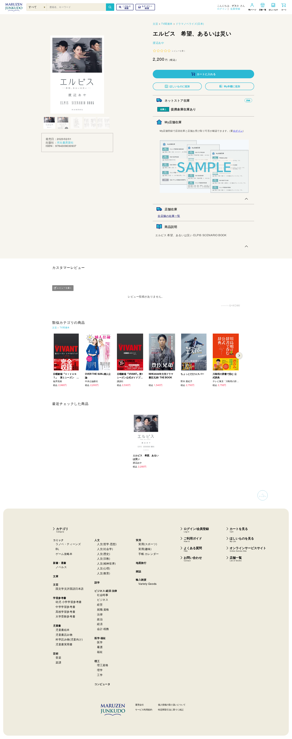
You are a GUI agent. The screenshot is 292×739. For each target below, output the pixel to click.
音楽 (58, 657)
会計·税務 (103, 629)
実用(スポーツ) (147, 544)
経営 (100, 604)
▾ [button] (44, 7)
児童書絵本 (63, 630)
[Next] (239, 355)
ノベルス (61, 567)
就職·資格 (103, 609)
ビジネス (102, 600)
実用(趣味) (145, 549)
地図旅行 (141, 563)
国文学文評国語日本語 (70, 589)
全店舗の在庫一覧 (169, 216)
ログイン (222, 8)
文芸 (155, 23)
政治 (100, 619)
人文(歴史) (103, 554)
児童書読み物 (64, 635)
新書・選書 (59, 563)
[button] (145, 7)
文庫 (55, 576)
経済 (100, 624)
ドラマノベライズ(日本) (190, 23)
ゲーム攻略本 (64, 554)
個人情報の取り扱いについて (172, 704)
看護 (100, 647)
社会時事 (102, 595)
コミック (58, 540)
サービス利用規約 (143, 709)
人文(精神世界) (106, 563)
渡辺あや (158, 43)
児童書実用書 (64, 644)
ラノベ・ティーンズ (68, 544)
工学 (100, 675)
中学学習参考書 (65, 607)
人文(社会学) (105, 549)
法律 (100, 614)
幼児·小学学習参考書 (69, 602)
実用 (138, 540)
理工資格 (102, 665)
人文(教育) (103, 573)
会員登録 (235, 8)
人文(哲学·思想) (106, 544)
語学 (97, 582)
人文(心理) (103, 568)
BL (57, 549)
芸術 (55, 653)
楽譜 (58, 662)
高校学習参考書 (65, 612)
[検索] (110, 7)
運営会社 (139, 704)
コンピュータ (102, 684)
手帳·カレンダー (148, 554)
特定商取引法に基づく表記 (170, 709)
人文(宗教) (103, 558)
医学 (100, 642)
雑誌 (138, 571)
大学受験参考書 (65, 616)
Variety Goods (147, 584)
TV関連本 (167, 23)
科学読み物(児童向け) (69, 639)
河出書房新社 (65, 142)
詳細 (248, 100)
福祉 (100, 652)
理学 (100, 670)
